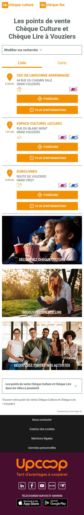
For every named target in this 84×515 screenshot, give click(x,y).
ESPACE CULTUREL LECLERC (39, 123)
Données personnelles (42, 447)
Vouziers (9, 403)
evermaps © (75, 411)
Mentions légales (42, 438)
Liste (22, 63)
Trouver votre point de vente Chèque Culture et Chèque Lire (39, 399)
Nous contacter (42, 419)
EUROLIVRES (27, 171)
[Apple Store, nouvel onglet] (29, 503)
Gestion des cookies (42, 429)
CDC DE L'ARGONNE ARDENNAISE (43, 75)
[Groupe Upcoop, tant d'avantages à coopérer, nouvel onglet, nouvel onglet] (42, 468)
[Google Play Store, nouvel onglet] (55, 503)
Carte (61, 63)
